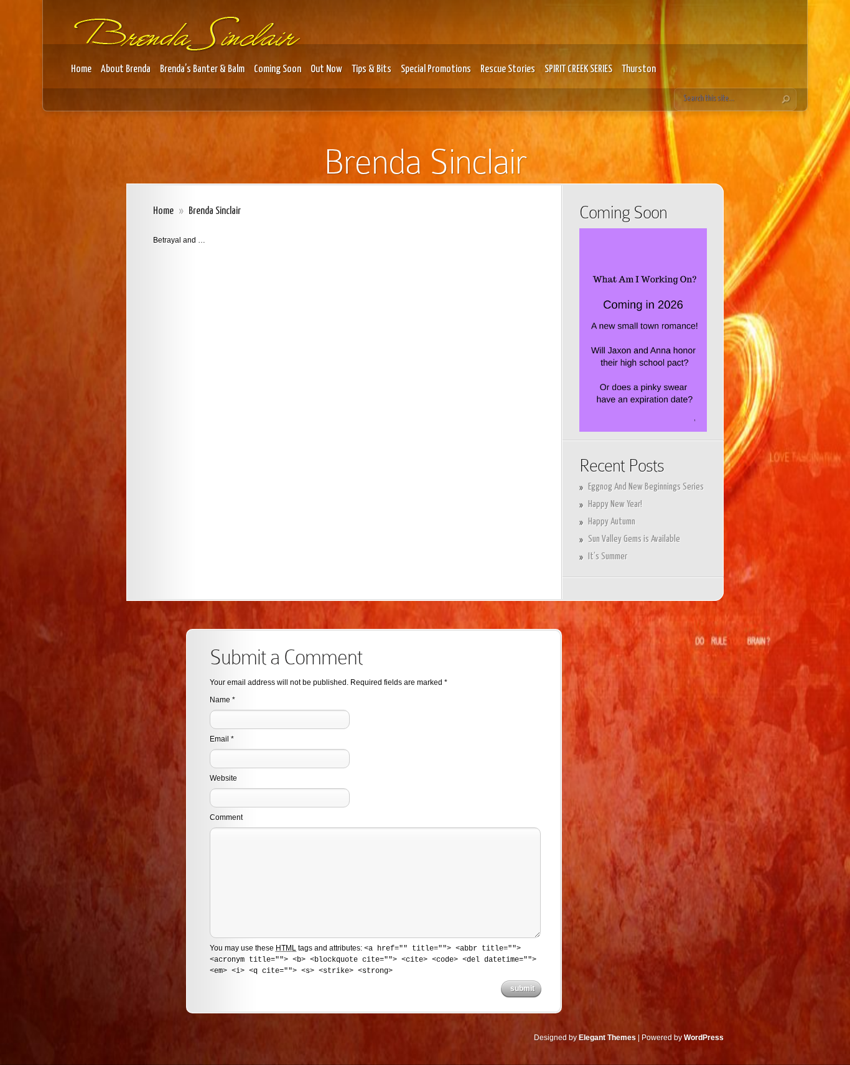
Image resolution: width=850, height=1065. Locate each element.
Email (219, 739)
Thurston (639, 69)
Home (81, 69)
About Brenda (126, 69)
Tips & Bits (371, 69)
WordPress (704, 1037)
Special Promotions (436, 69)
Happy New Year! (615, 504)
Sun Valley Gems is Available (634, 539)
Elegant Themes (607, 1037)
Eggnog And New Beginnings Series (646, 486)
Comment (226, 817)
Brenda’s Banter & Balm (202, 69)
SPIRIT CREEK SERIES (578, 69)
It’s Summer (607, 556)
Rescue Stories (507, 69)
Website (223, 778)
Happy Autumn (611, 521)
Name (220, 699)
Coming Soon (277, 69)
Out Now (326, 69)
